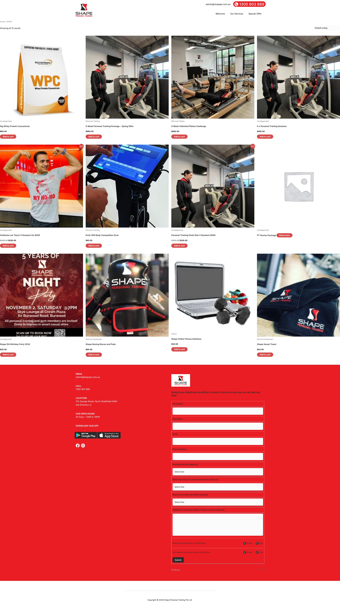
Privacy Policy (259, 569)
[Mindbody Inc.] (175, 569)
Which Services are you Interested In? (191, 479)
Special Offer (255, 13)
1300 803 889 (83, 389)
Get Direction (83, 404)
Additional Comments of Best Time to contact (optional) (198, 509)
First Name (178, 403)
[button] (221, 13)
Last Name (177, 419)
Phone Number (180, 449)
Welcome (220, 13)
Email (175, 434)
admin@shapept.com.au (88, 377)
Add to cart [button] (8, 136)
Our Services (236, 13)
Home (2, 22)
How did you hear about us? (185, 464)
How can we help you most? (186, 494)
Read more (284, 235)
